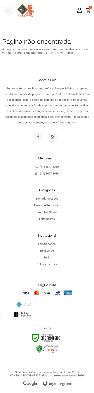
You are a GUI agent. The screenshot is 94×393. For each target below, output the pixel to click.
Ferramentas (47, 218)
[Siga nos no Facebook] (38, 137)
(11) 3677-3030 (49, 166)
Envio (47, 257)
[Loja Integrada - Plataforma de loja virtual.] (57, 383)
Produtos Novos (47, 212)
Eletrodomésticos (47, 198)
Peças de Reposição (47, 205)
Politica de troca (47, 264)
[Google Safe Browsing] (47, 348)
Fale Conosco (47, 244)
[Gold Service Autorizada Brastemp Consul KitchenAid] (25, 10)
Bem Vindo (47, 250)
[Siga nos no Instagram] (52, 137)
